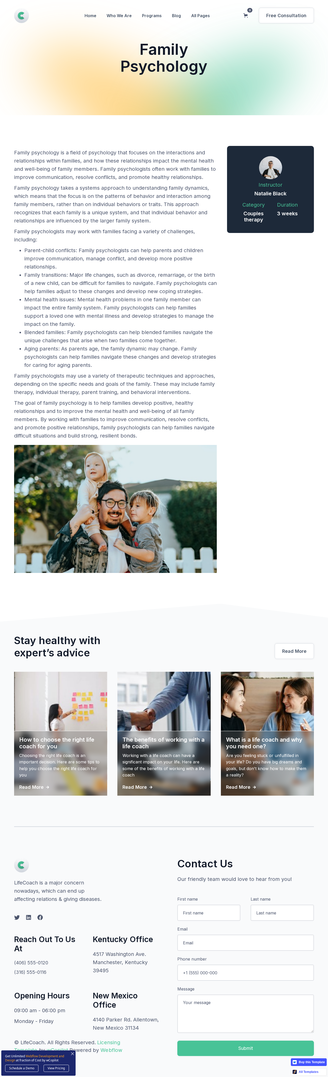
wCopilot (57, 1050)
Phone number (192, 959)
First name (187, 899)
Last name (261, 899)
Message (185, 988)
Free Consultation (286, 15)
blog (176, 15)
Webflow (111, 1050)
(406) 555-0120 (31, 962)
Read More (294, 651)
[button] (90, 15)
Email (182, 929)
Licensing (108, 1042)
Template (25, 1050)
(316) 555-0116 (30, 972)
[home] (21, 15)
